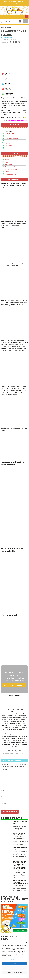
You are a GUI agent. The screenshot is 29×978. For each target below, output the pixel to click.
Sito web (3, 803)
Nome (3, 790)
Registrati (16, 4)
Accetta (14, 963)
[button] (26, 942)
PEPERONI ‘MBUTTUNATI (20, 848)
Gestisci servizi (14, 959)
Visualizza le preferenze (14, 972)
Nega (14, 968)
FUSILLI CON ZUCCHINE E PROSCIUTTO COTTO (20, 834)
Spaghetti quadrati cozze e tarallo (17, 120)
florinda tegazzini (7, 38)
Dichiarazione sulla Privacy (14, 976)
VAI (25, 21)
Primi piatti (7, 27)
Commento (5, 769)
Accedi (17, 3)
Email (3, 797)
